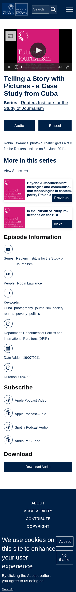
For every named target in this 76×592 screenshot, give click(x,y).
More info (7, 589)
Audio (19, 126)
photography (23, 308)
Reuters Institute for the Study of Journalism (40, 261)
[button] (38, 50)
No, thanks (64, 557)
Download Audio (38, 467)
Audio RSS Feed (27, 441)
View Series (13, 171)
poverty (21, 313)
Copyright (38, 526)
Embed (55, 126)
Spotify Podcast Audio (31, 427)
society (58, 308)
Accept (65, 541)
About (38, 503)
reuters (9, 313)
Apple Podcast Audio (30, 414)
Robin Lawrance (29, 283)
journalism (43, 308)
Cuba (8, 308)
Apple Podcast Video (30, 400)
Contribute (38, 519)
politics (34, 313)
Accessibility (38, 511)
